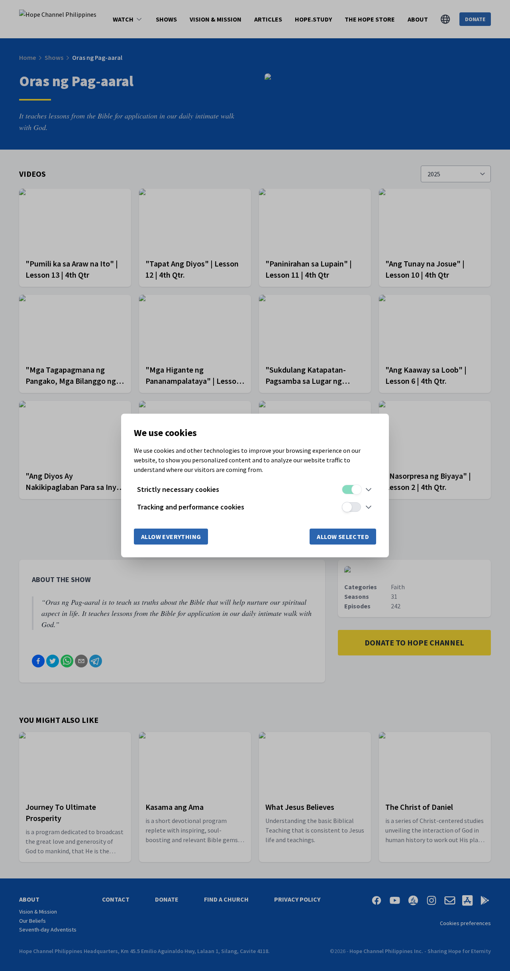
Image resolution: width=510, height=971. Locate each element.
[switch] (351, 489)
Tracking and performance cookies (190, 506)
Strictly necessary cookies (178, 489)
